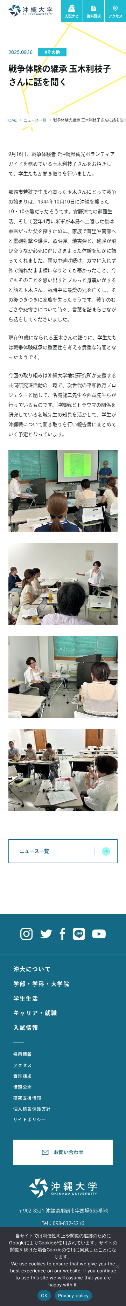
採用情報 (22, 1054)
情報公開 (22, 1087)
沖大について (32, 969)
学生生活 (25, 998)
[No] (117, 1266)
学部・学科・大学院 (41, 984)
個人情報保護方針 (32, 1109)
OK (44, 1295)
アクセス (22, 1065)
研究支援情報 (27, 1098)
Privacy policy (73, 1295)
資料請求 (22, 1076)
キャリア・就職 (35, 1013)
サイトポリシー (29, 1120)
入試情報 (25, 1027)
